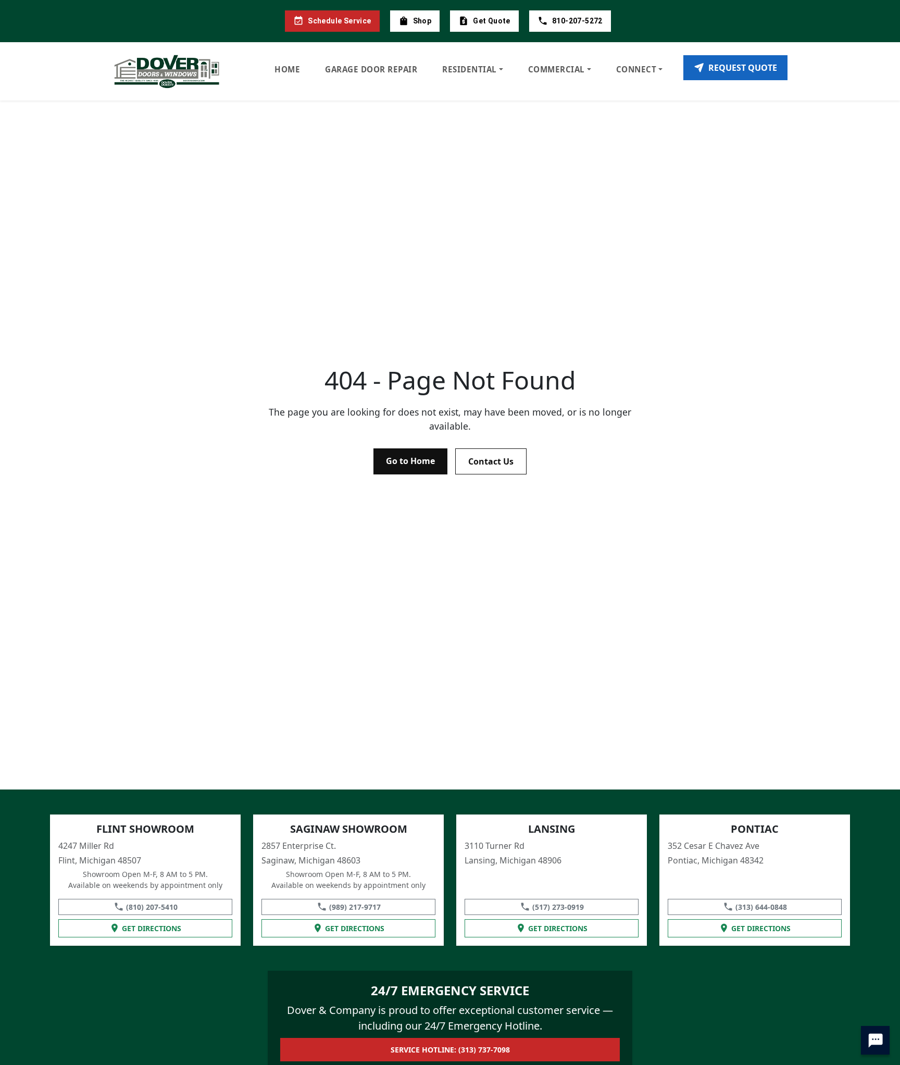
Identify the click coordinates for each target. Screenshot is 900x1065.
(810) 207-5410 (152, 907)
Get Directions (151, 928)
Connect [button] (636, 69)
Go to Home (410, 461)
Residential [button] (469, 69)
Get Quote (491, 21)
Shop (422, 21)
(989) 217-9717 (355, 907)
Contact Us (491, 461)
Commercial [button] (556, 69)
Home (287, 69)
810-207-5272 (577, 21)
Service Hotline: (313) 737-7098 (450, 1050)
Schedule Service (339, 21)
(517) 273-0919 (558, 907)
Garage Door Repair (371, 69)
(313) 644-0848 (761, 907)
